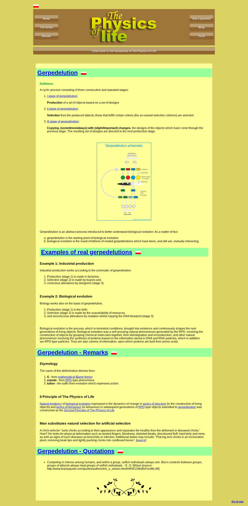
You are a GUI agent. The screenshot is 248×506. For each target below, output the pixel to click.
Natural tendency (51, 403)
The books (46, 27)
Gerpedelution (57, 72)
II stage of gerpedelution (62, 108)
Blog (201, 27)
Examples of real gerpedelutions (86, 252)
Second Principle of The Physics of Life (89, 410)
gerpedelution (187, 407)
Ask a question (201, 18)
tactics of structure (154, 403)
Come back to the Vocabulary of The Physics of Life (124, 51)
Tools (201, 36)
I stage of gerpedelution (62, 96)
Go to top (237, 501)
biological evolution (78, 403)
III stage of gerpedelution (63, 121)
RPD (68, 380)
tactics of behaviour (68, 407)
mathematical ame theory (75, 376)
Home (46, 18)
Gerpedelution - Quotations (75, 451)
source (141, 440)
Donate (46, 36)
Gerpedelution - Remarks (72, 352)
